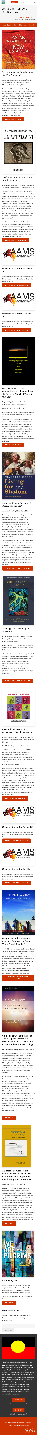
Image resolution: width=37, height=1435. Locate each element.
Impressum (25, 1425)
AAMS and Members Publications (15, 25)
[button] (34, 2)
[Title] (3, 2)
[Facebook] (32, 1431)
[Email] (27, 1431)
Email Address (7, 1320)
